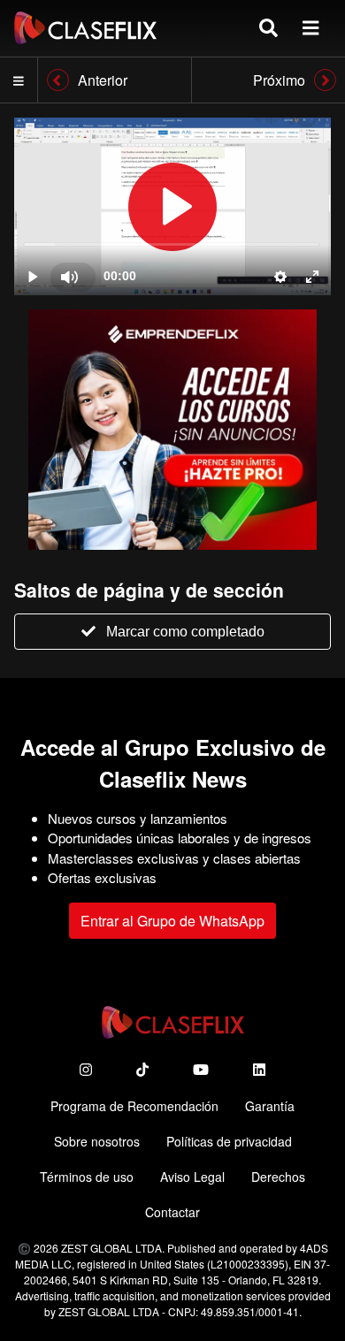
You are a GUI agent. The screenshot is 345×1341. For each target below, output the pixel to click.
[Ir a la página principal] (85, 27)
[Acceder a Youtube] (201, 1069)
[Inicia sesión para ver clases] (172, 206)
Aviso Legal (192, 1176)
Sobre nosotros (97, 1141)
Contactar (172, 1212)
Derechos (278, 1176)
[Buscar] (268, 27)
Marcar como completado (185, 631)
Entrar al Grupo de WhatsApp (172, 921)
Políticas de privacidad (229, 1141)
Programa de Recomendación (134, 1106)
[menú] (310, 27)
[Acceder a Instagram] (85, 1069)
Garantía (270, 1106)
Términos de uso (87, 1176)
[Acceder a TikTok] (142, 1069)
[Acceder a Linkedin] (259, 1069)
